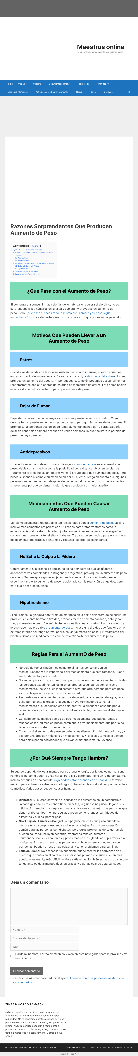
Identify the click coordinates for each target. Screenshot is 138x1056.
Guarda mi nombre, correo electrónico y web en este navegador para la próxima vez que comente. (70, 956)
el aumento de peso (59, 627)
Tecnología (84, 84)
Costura (37, 84)
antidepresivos (86, 464)
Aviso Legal (95, 1047)
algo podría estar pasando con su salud (80, 780)
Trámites (102, 84)
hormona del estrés (101, 376)
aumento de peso (101, 522)
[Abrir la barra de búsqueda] (129, 92)
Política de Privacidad (77, 1047)
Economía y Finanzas (18, 92)
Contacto (108, 92)
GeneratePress (49, 1047)
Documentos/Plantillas (59, 84)
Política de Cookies (112, 1047)
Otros (93, 92)
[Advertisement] (69, 116)
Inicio (10, 84)
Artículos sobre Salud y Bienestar (52, 92)
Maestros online (100, 47)
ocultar (35, 246)
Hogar (79, 92)
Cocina (21, 84)
